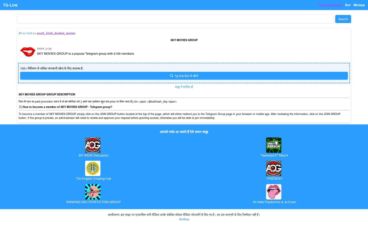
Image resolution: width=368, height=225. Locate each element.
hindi (29, 33)
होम (20, 33)
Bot (347, 5)
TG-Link (10, 5)
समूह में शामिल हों (184, 86)
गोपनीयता (184, 219)
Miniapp (359, 5)
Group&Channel (330, 5)
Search (343, 19)
